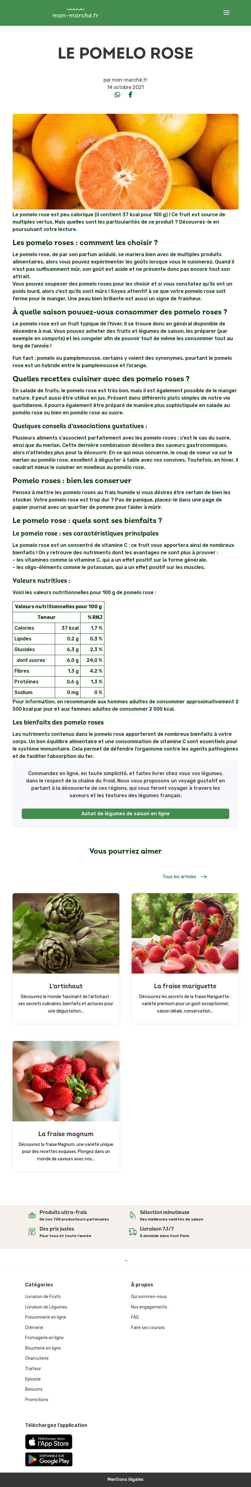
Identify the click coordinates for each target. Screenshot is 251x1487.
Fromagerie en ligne (44, 1337)
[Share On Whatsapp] (117, 95)
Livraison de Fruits (43, 1296)
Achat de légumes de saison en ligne (125, 814)
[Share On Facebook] (130, 95)
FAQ (135, 1317)
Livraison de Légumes (46, 1307)
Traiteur (33, 1368)
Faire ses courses (148, 1327)
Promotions (36, 1399)
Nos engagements (149, 1307)
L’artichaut (66, 986)
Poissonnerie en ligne (45, 1317)
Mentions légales (125, 1479)
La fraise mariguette (185, 986)
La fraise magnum (66, 1134)
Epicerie (33, 1379)
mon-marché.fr (130, 80)
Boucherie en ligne (43, 1348)
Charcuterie (37, 1358)
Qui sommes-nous (149, 1296)
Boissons (34, 1389)
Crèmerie (34, 1327)
